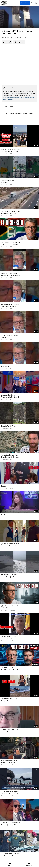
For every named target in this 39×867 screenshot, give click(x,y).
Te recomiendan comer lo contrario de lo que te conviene (10, 305)
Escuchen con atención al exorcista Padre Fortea (9, 731)
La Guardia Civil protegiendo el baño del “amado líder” (10, 793)
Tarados (3, 486)
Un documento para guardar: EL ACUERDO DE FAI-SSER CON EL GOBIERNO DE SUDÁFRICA (10, 243)
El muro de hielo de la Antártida (8, 181)
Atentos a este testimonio (10, 515)
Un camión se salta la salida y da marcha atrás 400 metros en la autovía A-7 (10, 212)
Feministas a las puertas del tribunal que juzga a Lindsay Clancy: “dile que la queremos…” (10, 824)
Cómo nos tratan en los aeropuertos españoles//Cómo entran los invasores (10, 700)
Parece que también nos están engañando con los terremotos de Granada (9, 456)
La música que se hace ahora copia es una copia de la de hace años (10, 396)
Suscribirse (24, 3)
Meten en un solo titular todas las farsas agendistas (10, 274)
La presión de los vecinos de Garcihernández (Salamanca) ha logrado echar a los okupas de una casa (10, 855)
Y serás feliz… (5, 366)
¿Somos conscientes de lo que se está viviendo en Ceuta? (10, 545)
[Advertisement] (19, 64)
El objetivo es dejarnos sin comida (9, 336)
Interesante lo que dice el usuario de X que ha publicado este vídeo (9, 576)
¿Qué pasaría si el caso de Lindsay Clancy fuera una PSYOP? (10, 607)
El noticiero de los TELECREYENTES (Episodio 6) (10, 669)
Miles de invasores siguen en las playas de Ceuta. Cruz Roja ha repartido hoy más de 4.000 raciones (10, 150)
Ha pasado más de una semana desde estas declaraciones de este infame (8, 638)
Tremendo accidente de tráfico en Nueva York (9, 762)
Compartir (20, 42)
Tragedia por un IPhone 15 (9, 426)
